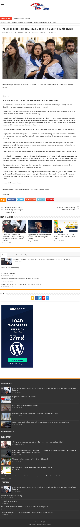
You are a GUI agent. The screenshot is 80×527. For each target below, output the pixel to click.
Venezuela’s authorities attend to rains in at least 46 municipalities (20, 279)
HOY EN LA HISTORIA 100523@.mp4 (25, 405)
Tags (26, 255)
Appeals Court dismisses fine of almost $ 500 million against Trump (39, 236)
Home (4, 22)
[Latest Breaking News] (40, 6)
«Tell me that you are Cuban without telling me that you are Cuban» (65, 236)
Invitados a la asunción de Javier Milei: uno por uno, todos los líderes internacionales (31, 476)
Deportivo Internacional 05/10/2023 (25, 397)
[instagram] (47, 298)
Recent (4, 255)
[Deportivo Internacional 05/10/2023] (6, 399)
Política (22, 32)
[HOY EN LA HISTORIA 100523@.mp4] (6, 407)
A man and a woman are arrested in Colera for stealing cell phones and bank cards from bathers (14, 237)
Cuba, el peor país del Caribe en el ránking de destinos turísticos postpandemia (40, 422)
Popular (11, 255)
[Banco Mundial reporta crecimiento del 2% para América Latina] (6, 416)
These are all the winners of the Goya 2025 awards (30, 459)
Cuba (8, 22)
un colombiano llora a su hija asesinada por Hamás (66, 207)
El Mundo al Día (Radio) (8, 273)
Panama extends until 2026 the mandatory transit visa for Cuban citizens (22, 284)
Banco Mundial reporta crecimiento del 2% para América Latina (35, 414)
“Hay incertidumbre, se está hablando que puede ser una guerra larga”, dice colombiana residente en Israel (14, 209)
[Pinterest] (43, 298)
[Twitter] (40, 298)
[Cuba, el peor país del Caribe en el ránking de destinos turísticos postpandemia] (6, 424)
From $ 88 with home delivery (21, 18)
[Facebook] (36, 298)
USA (26, 32)
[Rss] (32, 298)
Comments (19, 255)
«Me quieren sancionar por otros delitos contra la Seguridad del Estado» (38, 442)
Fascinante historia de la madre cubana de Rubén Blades (32, 467)
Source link (5, 194)
